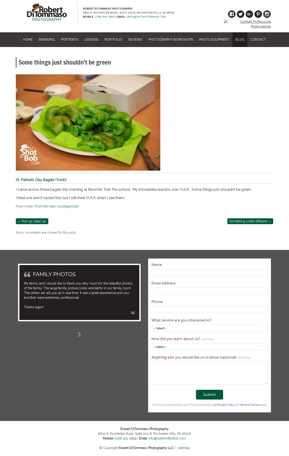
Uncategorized (68, 206)
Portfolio (113, 39)
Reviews (135, 39)
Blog (239, 39)
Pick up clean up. (32, 221)
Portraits (69, 39)
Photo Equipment (214, 39)
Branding (47, 39)
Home (28, 39)
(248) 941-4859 (105, 16)
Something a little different (250, 221)
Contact (258, 39)
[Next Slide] (79, 333)
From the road (45, 206)
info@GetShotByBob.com (146, 16)
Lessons (91, 39)
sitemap (184, 448)
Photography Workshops (171, 39)
